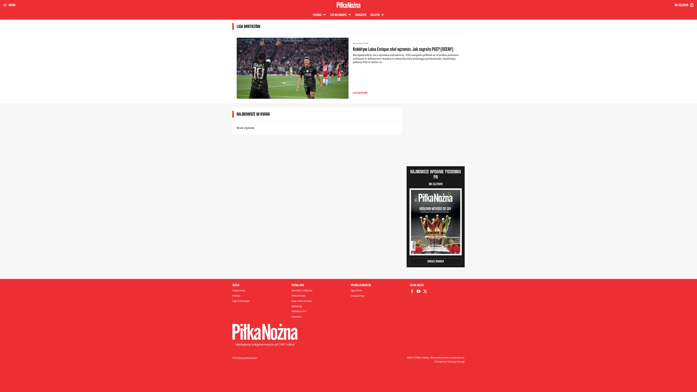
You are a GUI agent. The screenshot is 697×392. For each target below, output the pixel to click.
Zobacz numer (435, 261)
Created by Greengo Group (449, 361)
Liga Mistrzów (360, 93)
